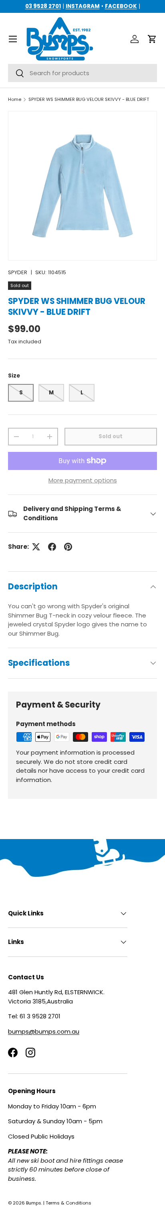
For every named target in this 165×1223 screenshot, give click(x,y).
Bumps (33, 1203)
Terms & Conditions (68, 1203)
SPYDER (17, 272)
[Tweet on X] (36, 547)
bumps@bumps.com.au (43, 1031)
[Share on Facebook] (52, 547)
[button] (152, 39)
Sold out (111, 436)
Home (14, 99)
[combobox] (82, 73)
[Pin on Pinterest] (68, 547)
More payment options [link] (82, 480)
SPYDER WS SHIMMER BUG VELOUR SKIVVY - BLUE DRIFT (88, 99)
